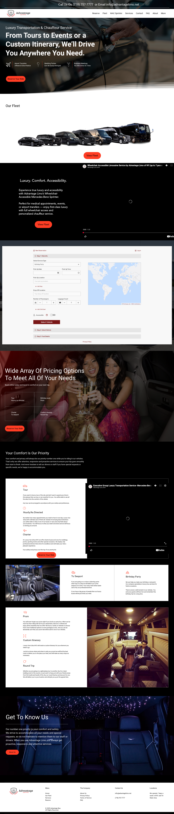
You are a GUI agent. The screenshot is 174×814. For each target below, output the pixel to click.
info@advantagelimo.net (122, 4)
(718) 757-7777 (83, 4)
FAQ (81, 800)
